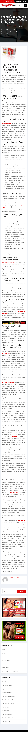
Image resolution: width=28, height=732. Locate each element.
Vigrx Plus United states (8, 718)
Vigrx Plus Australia (7, 681)
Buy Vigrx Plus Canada (8, 262)
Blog (3, 653)
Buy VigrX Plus (6, 353)
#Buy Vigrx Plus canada (6, 28)
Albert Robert (14, 578)
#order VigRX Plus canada (7, 29)
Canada (5, 26)
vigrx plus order (14, 492)
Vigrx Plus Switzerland (8, 703)
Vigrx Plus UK (5, 710)
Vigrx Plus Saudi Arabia (8, 696)
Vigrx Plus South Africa (8, 700)
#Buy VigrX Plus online (17, 28)
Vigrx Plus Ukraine (7, 714)
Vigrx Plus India (6, 721)
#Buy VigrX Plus (21, 26)
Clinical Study (6, 660)
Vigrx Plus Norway (7, 692)
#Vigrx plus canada (5, 31)
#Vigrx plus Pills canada (6, 33)
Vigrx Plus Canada (7, 685)
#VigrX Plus (16, 29)
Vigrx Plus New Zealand (8, 689)
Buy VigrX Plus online (8, 382)
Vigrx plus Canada (7, 123)
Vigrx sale (14, 436)
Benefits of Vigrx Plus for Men (10, 671)
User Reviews (5, 667)
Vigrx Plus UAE (6, 707)
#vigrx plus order (13, 31)
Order (3, 664)
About (4, 657)
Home (3, 649)
